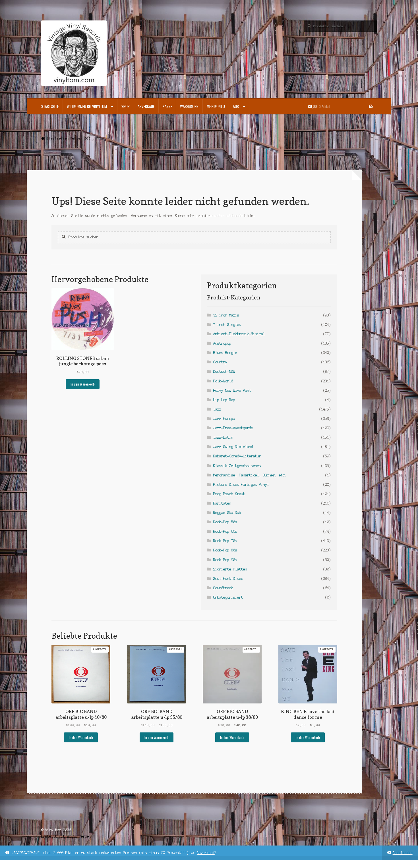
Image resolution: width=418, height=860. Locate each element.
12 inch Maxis (226, 315)
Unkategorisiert (228, 597)
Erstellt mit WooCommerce (65, 836)
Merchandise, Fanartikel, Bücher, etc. (250, 475)
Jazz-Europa (224, 418)
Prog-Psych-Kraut (229, 494)
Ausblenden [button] (403, 853)
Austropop (222, 343)
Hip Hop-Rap (224, 400)
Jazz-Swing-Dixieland (233, 447)
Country (220, 362)
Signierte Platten (230, 569)
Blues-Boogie (225, 353)
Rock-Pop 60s (225, 531)
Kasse (167, 106)
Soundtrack (223, 588)
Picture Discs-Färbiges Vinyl (241, 484)
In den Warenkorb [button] (83, 384)
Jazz (217, 409)
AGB (236, 106)
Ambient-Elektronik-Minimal (239, 334)
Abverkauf (206, 853)
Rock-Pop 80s (225, 550)
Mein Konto (216, 106)
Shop (125, 106)
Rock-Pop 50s (225, 522)
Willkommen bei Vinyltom (87, 106)
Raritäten (222, 503)
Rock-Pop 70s (225, 541)
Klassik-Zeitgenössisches (237, 466)
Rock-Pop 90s (225, 560)
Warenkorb (189, 106)
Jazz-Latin (223, 437)
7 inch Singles (227, 324)
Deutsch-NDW (224, 371)
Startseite (50, 106)
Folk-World (223, 381)
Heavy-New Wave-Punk (232, 390)
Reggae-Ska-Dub (227, 513)
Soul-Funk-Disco (228, 578)
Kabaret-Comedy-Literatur (237, 456)
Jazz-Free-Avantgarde (233, 428)
